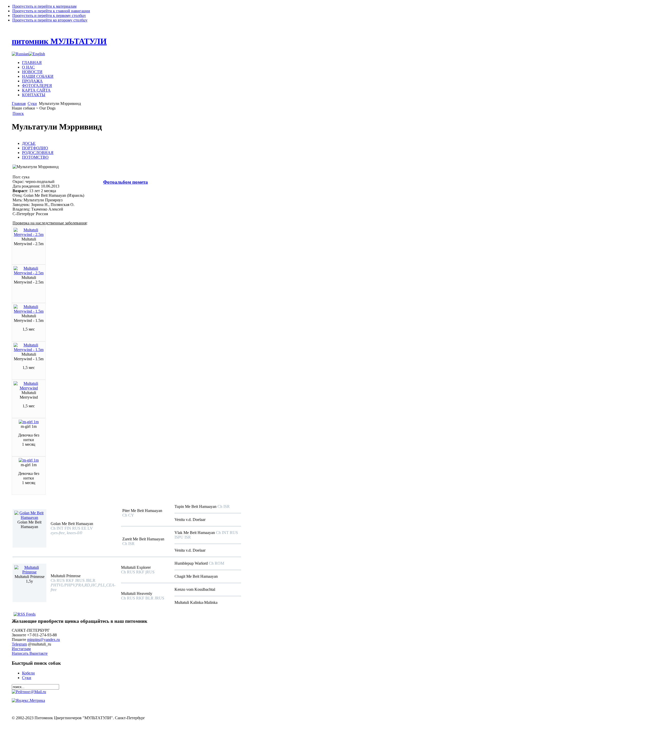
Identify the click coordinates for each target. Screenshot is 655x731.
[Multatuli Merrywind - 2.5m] (29, 234)
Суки (32, 103)
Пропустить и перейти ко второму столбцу (50, 20)
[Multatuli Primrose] (29, 572)
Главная (19, 103)
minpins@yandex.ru (43, 639)
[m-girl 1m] (29, 422)
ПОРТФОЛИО (35, 148)
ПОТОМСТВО (35, 157)
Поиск (18, 113)
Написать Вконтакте (30, 653)
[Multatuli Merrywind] (29, 388)
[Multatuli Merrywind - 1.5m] (29, 311)
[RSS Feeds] (25, 614)
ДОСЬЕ (29, 143)
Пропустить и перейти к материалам (44, 6)
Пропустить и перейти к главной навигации (51, 11)
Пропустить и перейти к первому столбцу (49, 15)
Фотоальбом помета (125, 182)
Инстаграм (21, 649)
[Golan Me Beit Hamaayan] (29, 517)
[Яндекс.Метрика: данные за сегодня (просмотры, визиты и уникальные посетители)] (28, 700)
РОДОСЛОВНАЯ (37, 152)
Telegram (19, 644)
